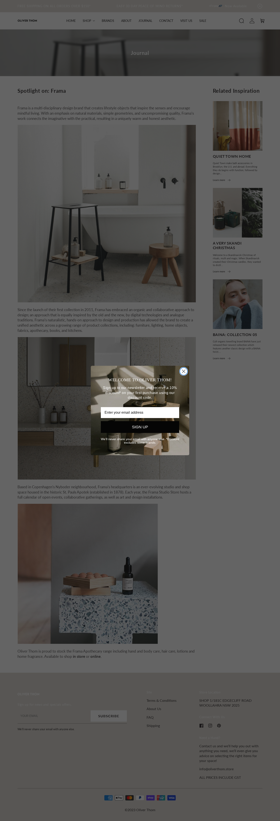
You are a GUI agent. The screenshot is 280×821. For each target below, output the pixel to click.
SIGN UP (140, 427)
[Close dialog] (183, 371)
